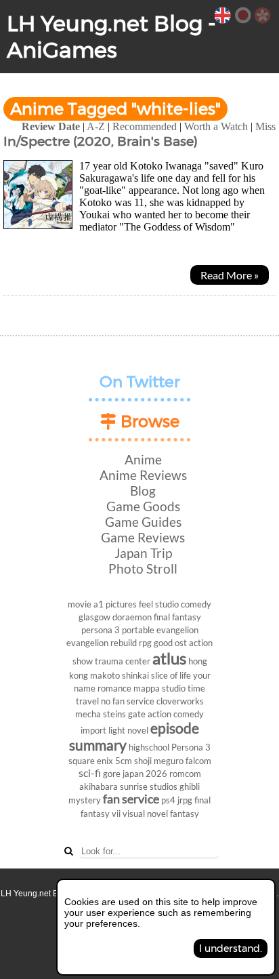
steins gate (124, 713)
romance (114, 688)
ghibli (189, 786)
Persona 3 (191, 747)
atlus (169, 658)
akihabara (98, 786)
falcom (198, 760)
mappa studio (159, 688)
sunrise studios (148, 786)
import (93, 730)
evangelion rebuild (101, 642)
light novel (128, 730)
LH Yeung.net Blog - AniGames (111, 36)
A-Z (96, 126)
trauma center (122, 661)
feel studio (159, 604)
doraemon (132, 617)
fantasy (184, 813)
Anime (143, 459)
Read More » (229, 274)
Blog (143, 490)
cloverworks (180, 701)
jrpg (184, 800)
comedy (196, 604)
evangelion (177, 629)
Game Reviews (143, 537)
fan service (131, 799)
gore (112, 773)
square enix (90, 760)
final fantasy (177, 617)
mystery (84, 800)
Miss (265, 126)
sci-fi (90, 772)
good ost (170, 642)
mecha (88, 713)
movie (79, 604)
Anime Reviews (143, 475)
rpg (145, 642)
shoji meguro (159, 760)
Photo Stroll (142, 568)
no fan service (127, 701)
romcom (185, 773)
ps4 (168, 800)
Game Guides (143, 522)
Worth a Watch (216, 126)
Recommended (144, 126)
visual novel (145, 813)
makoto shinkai (119, 675)
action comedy (176, 713)
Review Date (51, 126)
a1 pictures (115, 604)
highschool (149, 747)
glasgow (94, 617)
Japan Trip (143, 553)
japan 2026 (145, 773)
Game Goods (143, 506)
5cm (123, 760)
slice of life (171, 675)
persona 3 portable (117, 629)
